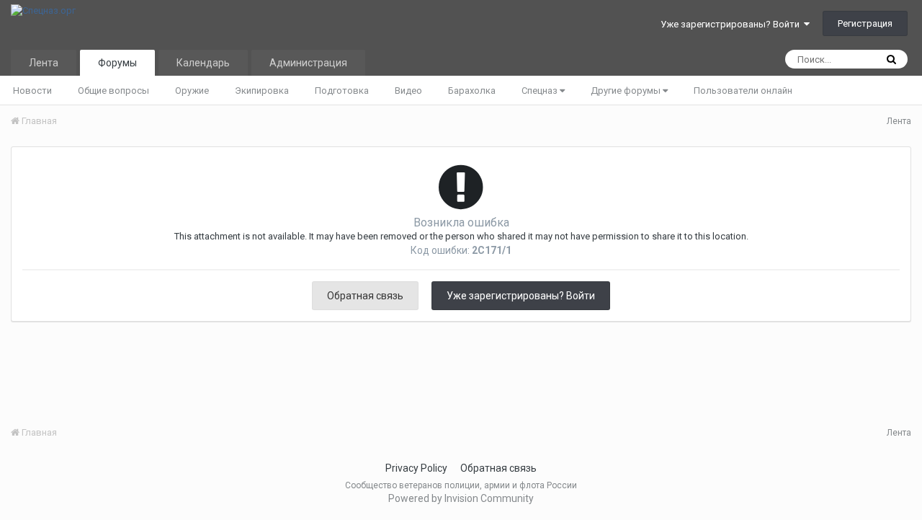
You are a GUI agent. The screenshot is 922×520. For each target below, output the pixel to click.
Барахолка (472, 90)
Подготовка (342, 90)
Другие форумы (627, 90)
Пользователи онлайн (743, 90)
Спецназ (541, 90)
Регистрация (865, 23)
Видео (408, 90)
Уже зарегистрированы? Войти (732, 24)
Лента (43, 63)
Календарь (203, 63)
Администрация (308, 63)
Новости (32, 90)
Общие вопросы (113, 90)
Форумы (117, 63)
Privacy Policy (416, 468)
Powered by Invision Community (461, 498)
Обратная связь (365, 295)
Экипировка (262, 90)
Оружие (192, 90)
